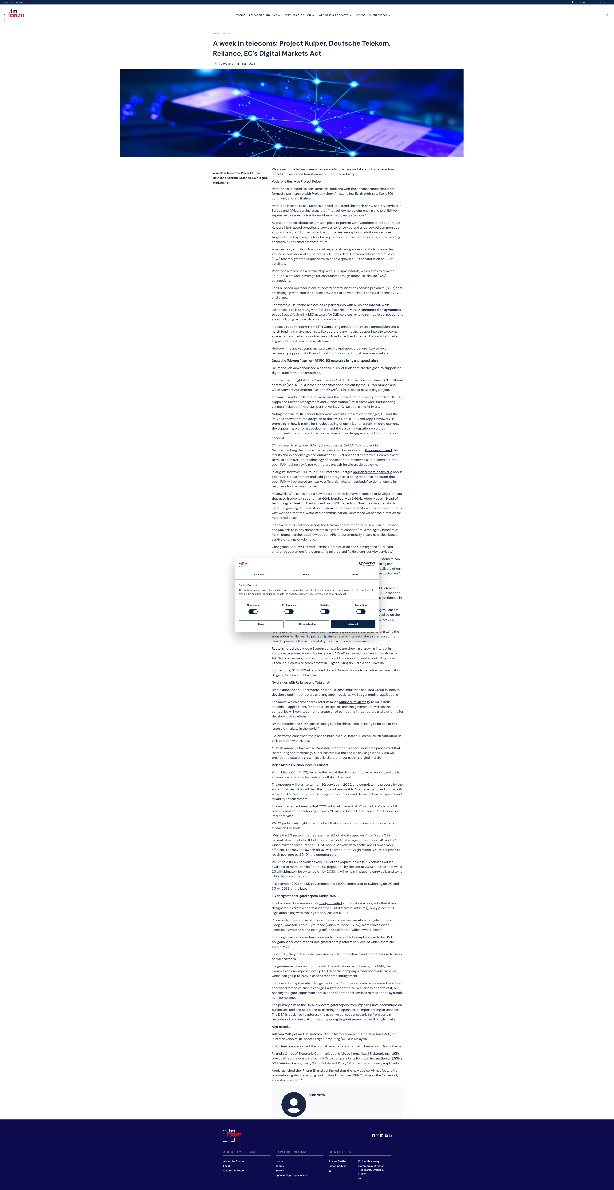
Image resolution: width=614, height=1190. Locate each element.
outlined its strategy (354, 702)
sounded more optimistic (372, 472)
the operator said (378, 450)
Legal (226, 1166)
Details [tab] (307, 574)
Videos (360, 15)
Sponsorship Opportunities (292, 1175)
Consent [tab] (259, 574)
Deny (261, 624)
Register (604, 2)
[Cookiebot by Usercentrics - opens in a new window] (361, 564)
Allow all (353, 624)
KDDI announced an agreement (377, 310)
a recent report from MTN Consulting (312, 327)
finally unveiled (330, 903)
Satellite (224, 34)
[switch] (289, 611)
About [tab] (354, 574)
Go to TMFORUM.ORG (14, 2)
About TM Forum (239, 1152)
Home (279, 1161)
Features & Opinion (298, 15)
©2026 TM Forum (234, 1170)
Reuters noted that (286, 648)
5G (230, 34)
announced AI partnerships (303, 690)
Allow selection (307, 624)
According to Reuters (382, 610)
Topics (240, 15)
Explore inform (291, 1152)
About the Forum (233, 1161)
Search (280, 1170)
